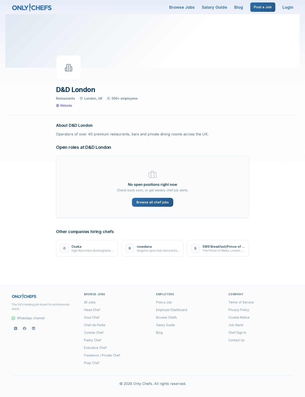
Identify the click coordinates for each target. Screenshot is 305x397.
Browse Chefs (166, 317)
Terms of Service (241, 302)
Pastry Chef (92, 340)
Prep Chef (91, 363)
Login (287, 7)
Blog (238, 7)
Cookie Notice (239, 317)
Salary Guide (214, 7)
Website (66, 105)
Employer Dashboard (171, 310)
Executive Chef (95, 348)
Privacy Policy (238, 310)
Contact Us (236, 340)
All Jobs (90, 302)
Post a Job (263, 7)
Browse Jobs (182, 7)
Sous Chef (91, 317)
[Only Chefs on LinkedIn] (33, 328)
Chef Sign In (237, 332)
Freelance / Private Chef (102, 355)
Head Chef (92, 310)
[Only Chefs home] (32, 7)
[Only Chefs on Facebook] (25, 328)
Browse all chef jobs (152, 202)
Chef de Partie (94, 325)
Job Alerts (235, 325)
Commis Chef (93, 332)
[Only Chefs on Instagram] (16, 328)
